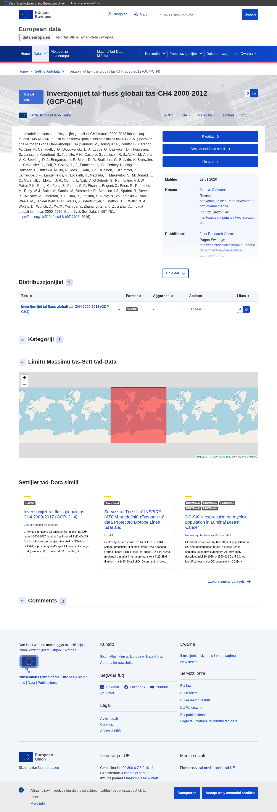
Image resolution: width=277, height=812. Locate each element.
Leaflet (204, 456)
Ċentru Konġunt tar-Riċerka (50, 115)
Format (132, 296)
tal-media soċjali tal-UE (217, 768)
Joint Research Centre (217, 234)
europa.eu (51, 767)
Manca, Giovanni (213, 190)
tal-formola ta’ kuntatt (142, 778)
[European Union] (57, 757)
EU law (186, 686)
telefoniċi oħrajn (136, 773)
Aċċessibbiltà (110, 731)
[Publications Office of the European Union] (57, 663)
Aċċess (196, 309)
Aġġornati (161, 296)
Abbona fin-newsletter (117, 662)
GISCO (253, 456)
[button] (85, 3)
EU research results (195, 700)
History (207, 161)
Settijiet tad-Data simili (208, 149)
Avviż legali (109, 718)
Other (110, 693)
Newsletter (188, 662)
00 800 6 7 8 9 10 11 (138, 768)
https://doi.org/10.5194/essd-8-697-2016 (49, 217)
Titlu (24, 296)
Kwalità (208, 136)
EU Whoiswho (191, 707)
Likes (241, 296)
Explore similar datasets (229, 581)
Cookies (106, 724)
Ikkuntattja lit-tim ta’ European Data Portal (131, 656)
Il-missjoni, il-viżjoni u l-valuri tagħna (208, 656)
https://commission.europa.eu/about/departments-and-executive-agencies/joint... (227, 250)
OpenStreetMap (222, 456)
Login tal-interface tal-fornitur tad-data (208, 721)
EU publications (192, 715)
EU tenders (189, 693)
